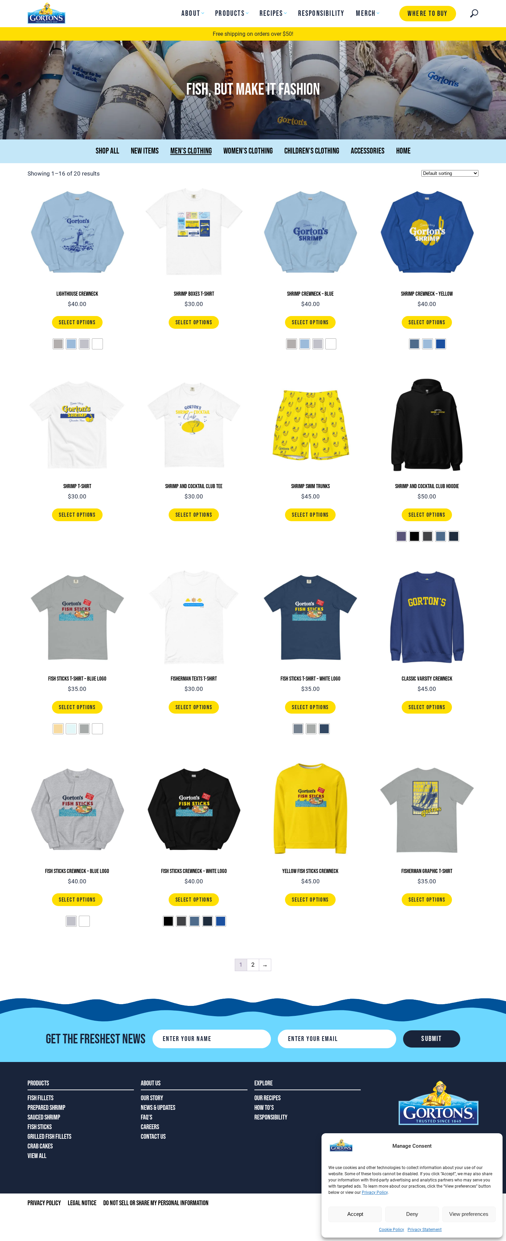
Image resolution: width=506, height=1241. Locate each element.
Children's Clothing (311, 151)
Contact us (153, 1137)
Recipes (271, 13)
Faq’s (146, 1117)
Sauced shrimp (44, 1117)
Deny (412, 1214)
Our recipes (267, 1098)
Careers (150, 1127)
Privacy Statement (425, 1229)
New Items (145, 151)
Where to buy (427, 13)
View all (37, 1156)
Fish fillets (40, 1098)
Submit (431, 1038)
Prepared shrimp (46, 1108)
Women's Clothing (248, 151)
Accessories (367, 151)
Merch (366, 13)
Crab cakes (40, 1146)
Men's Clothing (191, 151)
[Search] (474, 13)
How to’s (264, 1108)
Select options (77, 322)
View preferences (468, 1214)
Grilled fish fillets (49, 1137)
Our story (152, 1098)
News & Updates (158, 1108)
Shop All (107, 151)
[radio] (58, 344)
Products (230, 13)
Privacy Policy (375, 1192)
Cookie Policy (391, 1229)
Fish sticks (40, 1127)
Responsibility (321, 13)
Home (403, 151)
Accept (355, 1214)
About (190, 13)
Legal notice (82, 1203)
